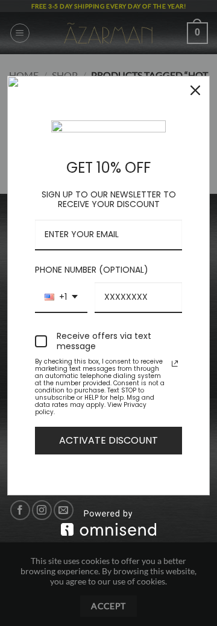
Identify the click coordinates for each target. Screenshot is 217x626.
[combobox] (61, 297)
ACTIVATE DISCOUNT (108, 440)
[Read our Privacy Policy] (175, 363)
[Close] (195, 90)
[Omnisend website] (108, 522)
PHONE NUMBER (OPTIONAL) (91, 270)
